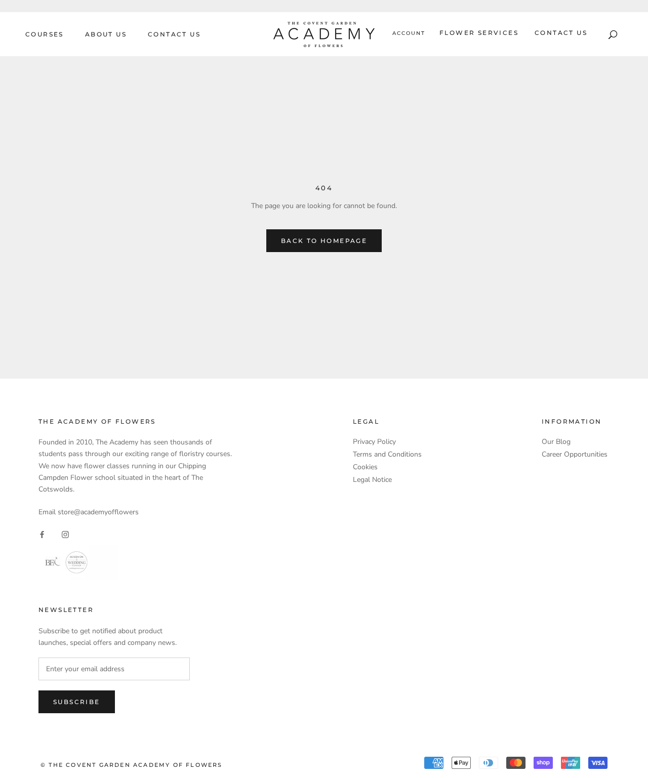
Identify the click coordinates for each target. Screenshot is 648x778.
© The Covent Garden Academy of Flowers (131, 764)
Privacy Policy (374, 441)
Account (408, 33)
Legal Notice (372, 479)
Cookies (365, 467)
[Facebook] (42, 534)
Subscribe (76, 702)
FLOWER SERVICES (478, 32)
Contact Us (561, 32)
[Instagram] (65, 534)
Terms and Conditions (387, 454)
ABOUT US (106, 34)
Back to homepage (324, 240)
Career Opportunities (575, 454)
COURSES (44, 34)
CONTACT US (174, 34)
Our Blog (556, 441)
